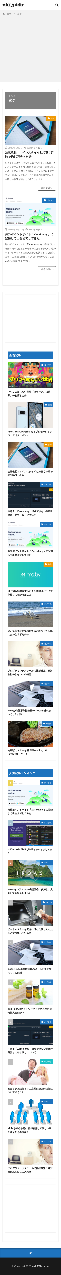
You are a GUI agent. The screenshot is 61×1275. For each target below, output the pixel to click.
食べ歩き (48, 365)
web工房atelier (13, 5)
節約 (50, 405)
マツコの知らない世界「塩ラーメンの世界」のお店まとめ (29, 393)
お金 (52, 118)
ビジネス (48, 604)
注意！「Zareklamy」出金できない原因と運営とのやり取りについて (30, 513)
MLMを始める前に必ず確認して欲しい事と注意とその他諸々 (29, 1130)
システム (48, 822)
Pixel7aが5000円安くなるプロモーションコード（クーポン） (30, 433)
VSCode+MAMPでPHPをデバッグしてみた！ (30, 851)
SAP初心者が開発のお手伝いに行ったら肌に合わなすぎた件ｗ (30, 632)
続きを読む (46, 187)
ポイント (50, 200)
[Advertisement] (30, 48)
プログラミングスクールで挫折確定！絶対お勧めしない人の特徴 (30, 672)
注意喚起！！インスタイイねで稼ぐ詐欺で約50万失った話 (29, 154)
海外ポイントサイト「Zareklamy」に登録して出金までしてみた (29, 236)
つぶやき (48, 1061)
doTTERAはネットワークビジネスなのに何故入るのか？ (30, 1010)
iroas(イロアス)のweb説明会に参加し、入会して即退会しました (30, 891)
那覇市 (49, 723)
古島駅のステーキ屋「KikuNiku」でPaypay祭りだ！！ (27, 752)
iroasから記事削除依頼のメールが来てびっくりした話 (29, 712)
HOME (9, 14)
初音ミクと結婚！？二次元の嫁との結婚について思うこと (30, 1090)
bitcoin (49, 902)
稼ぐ (19, 14)
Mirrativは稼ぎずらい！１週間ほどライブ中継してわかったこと (30, 592)
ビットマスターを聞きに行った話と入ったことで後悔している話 (30, 931)
